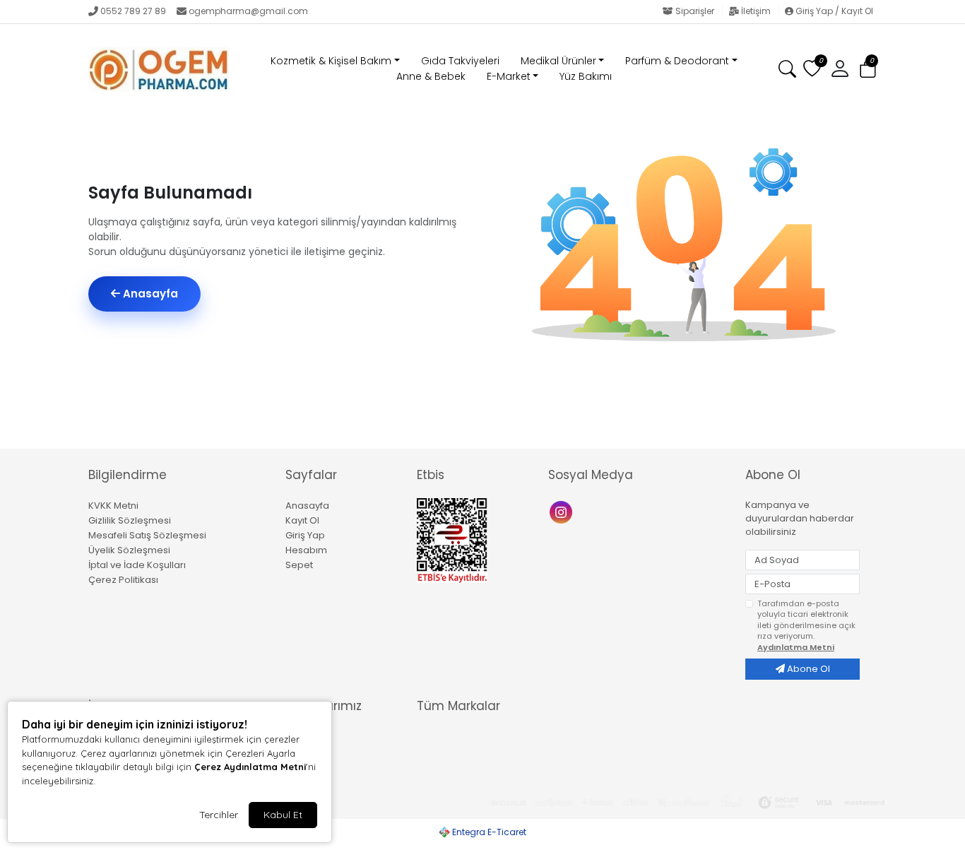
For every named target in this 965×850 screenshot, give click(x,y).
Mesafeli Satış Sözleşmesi (147, 535)
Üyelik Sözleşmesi (129, 550)
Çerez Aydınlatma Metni (250, 766)
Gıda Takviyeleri (460, 61)
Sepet (299, 565)
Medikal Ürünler (558, 61)
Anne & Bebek (431, 76)
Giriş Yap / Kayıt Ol (833, 11)
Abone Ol (807, 668)
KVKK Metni (113, 505)
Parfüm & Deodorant (677, 61)
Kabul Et (283, 814)
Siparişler (694, 11)
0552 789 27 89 (133, 11)
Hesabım (306, 550)
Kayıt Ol (302, 520)
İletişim (756, 11)
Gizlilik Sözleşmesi (129, 520)
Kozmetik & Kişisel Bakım (331, 61)
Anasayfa (149, 293)
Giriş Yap (305, 535)
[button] (868, 69)
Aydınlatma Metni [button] (795, 647)
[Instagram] (562, 511)
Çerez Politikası (123, 579)
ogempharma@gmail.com (248, 11)
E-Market (509, 76)
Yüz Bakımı (586, 76)
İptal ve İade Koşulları (137, 565)
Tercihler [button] (218, 814)
